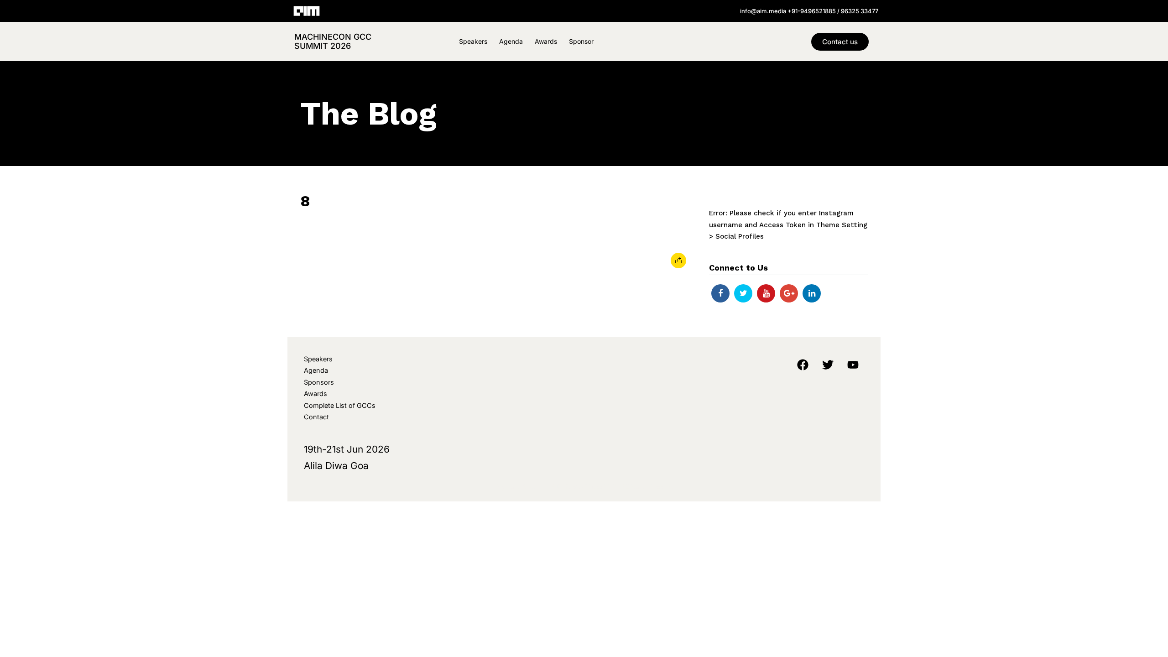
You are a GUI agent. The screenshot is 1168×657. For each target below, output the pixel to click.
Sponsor (581, 41)
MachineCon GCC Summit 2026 (332, 41)
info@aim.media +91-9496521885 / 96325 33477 (809, 11)
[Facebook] (720, 293)
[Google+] (789, 293)
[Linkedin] (812, 293)
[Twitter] (743, 293)
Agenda (511, 41)
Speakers (473, 41)
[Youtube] (766, 293)
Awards (546, 41)
